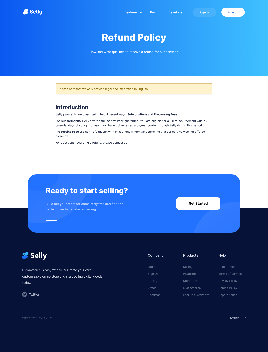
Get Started (198, 203)
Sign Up (233, 12)
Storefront (190, 281)
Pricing (155, 12)
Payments (190, 274)
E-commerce (192, 288)
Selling (187, 267)
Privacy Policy (227, 281)
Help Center (226, 267)
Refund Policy (227, 288)
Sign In (204, 12)
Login (151, 267)
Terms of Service (230, 274)
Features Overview (196, 295)
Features (131, 12)
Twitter (34, 294)
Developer (176, 12)
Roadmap (154, 295)
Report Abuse (227, 295)
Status (152, 288)
